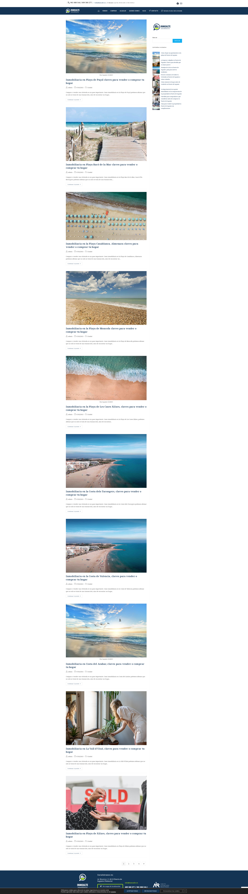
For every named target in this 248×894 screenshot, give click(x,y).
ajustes (113, 892)
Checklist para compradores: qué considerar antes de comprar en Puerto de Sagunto (171, 99)
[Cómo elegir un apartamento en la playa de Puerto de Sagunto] (156, 55)
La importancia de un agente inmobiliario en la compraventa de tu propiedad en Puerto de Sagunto (171, 91)
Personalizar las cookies (171, 891)
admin (70, 87)
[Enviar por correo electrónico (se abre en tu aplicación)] (180, 4)
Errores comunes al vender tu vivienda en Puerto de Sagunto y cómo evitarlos (170, 77)
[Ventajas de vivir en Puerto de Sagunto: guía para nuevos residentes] (156, 70)
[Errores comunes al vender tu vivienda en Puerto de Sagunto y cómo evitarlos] (156, 77)
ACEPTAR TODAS (132, 891)
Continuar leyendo (75, 99)
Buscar (154, 37)
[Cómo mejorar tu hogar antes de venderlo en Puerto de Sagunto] (156, 84)
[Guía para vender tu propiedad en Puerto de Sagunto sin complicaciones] (156, 106)
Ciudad (89, 87)
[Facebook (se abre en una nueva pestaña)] (177, 4)
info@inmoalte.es (100, 3)
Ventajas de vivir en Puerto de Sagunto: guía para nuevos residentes (170, 70)
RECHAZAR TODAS (150, 891)
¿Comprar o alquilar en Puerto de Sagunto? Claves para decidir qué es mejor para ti (171, 62)
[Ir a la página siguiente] (144, 864)
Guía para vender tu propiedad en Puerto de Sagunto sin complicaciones (171, 106)
